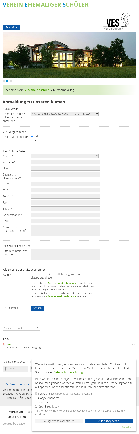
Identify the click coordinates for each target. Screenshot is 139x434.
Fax (5, 202)
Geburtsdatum (12, 215)
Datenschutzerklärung (68, 372)
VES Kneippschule (37, 90)
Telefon (8, 196)
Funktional (64, 393)
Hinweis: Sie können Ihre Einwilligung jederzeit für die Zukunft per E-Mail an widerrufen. (63, 295)
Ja (34, 140)
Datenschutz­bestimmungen (63, 283)
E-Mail (7, 208)
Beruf (6, 221)
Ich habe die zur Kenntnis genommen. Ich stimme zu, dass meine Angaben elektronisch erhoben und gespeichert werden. (63, 286)
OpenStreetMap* (48, 406)
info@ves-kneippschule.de (60, 296)
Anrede (8, 156)
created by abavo (14, 424)
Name (7, 168)
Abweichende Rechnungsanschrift (14, 229)
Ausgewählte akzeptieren (59, 421)
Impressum (15, 412)
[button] (15, 369)
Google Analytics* (48, 398)
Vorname (9, 162)
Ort (5, 190)
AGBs (7, 274)
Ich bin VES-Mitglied (15, 137)
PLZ (6, 184)
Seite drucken (17, 417)
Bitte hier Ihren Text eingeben (15, 252)
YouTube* (43, 402)
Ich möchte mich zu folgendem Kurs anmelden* (14, 117)
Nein (36, 136)
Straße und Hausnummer (12, 176)
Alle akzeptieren (108, 421)
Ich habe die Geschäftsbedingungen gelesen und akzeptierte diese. (62, 276)
